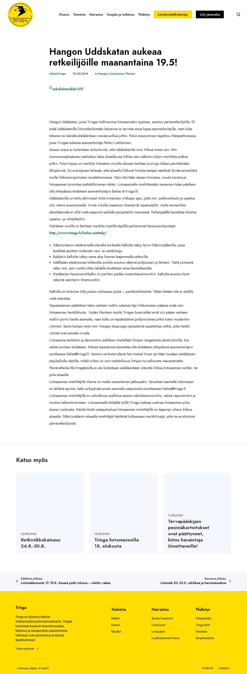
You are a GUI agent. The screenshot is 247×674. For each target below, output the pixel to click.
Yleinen (130, 74)
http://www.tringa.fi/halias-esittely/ (77, 233)
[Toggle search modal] (238, 14)
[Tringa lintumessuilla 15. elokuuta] (123, 513)
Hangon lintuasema (111, 74)
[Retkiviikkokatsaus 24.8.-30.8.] (50, 513)
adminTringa (57, 74)
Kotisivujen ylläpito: (27, 668)
